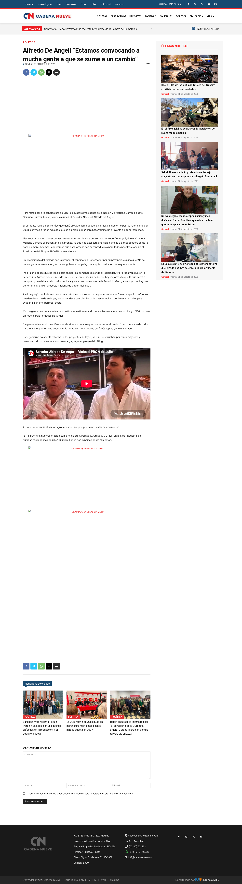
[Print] (56, 72)
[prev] (151, 29)
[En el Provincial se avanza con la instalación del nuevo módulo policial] (189, 112)
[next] (157, 29)
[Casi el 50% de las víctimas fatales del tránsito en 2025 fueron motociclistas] (189, 69)
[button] (215, 4)
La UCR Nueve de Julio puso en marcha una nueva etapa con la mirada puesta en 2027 (85, 725)
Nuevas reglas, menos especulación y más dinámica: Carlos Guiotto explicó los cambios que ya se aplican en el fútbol (187, 220)
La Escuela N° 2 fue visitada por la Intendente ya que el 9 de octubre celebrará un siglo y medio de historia (189, 268)
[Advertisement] (86, 104)
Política (29, 42)
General (165, 94)
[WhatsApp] (41, 72)
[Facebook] (188, 4)
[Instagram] (195, 4)
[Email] (49, 72)
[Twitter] (202, 4)
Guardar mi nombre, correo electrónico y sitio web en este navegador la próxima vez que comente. (80, 793)
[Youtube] (209, 4)
